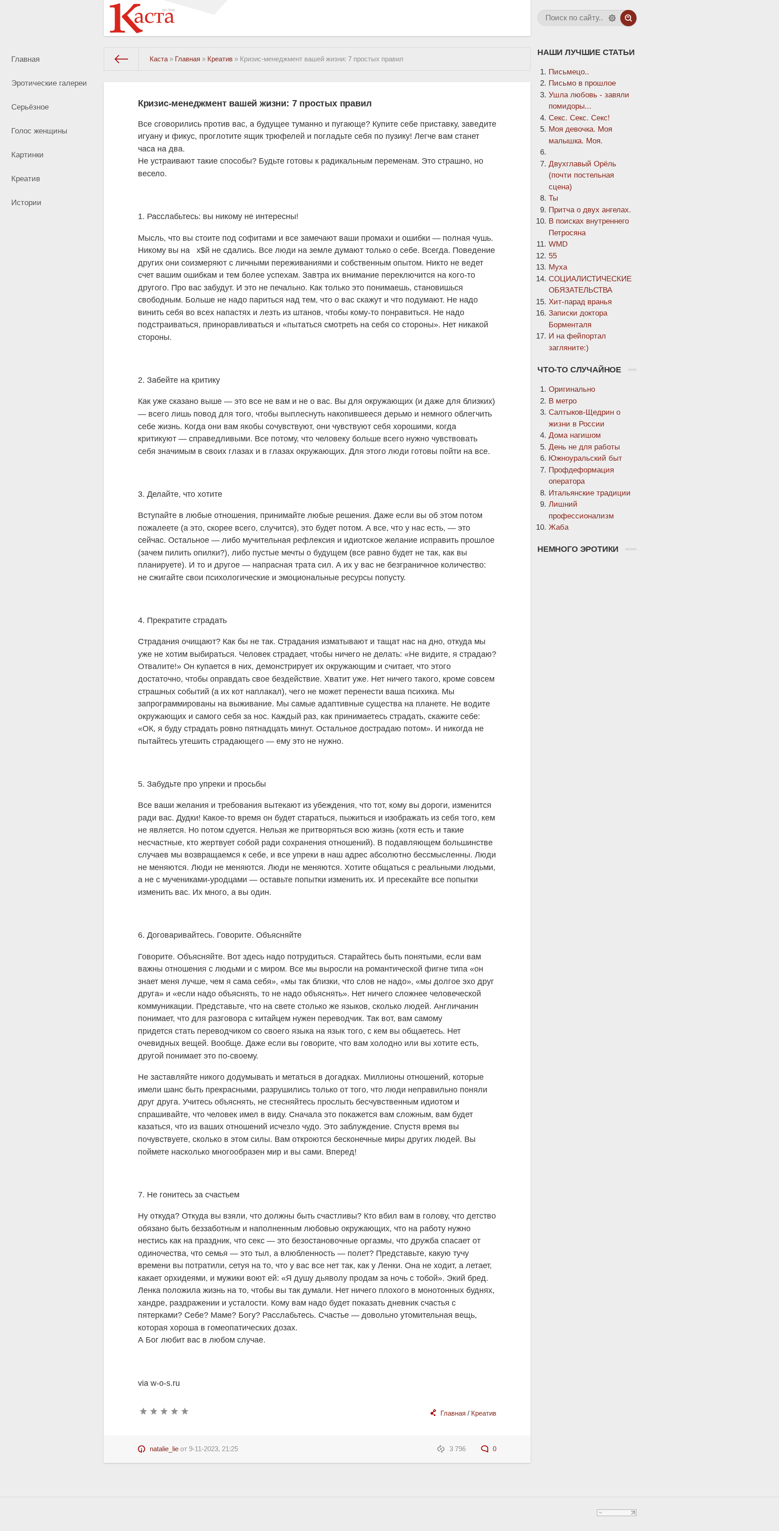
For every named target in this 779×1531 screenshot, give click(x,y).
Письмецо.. (569, 72)
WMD (558, 244)
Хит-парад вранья (580, 302)
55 (553, 256)
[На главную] (121, 59)
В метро (563, 401)
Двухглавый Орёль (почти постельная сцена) (582, 175)
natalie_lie (164, 1449)
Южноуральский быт (585, 458)
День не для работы (584, 447)
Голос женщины (39, 131)
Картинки (27, 155)
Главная (25, 59)
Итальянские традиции (590, 493)
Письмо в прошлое (582, 83)
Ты (553, 198)
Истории (26, 202)
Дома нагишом (575, 435)
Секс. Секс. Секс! (579, 118)
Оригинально (572, 389)
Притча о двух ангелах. (590, 210)
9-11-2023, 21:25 (213, 1449)
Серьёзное (30, 107)
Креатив (25, 178)
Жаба (558, 527)
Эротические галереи (49, 83)
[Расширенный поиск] (612, 18)
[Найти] (628, 18)
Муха (558, 267)
